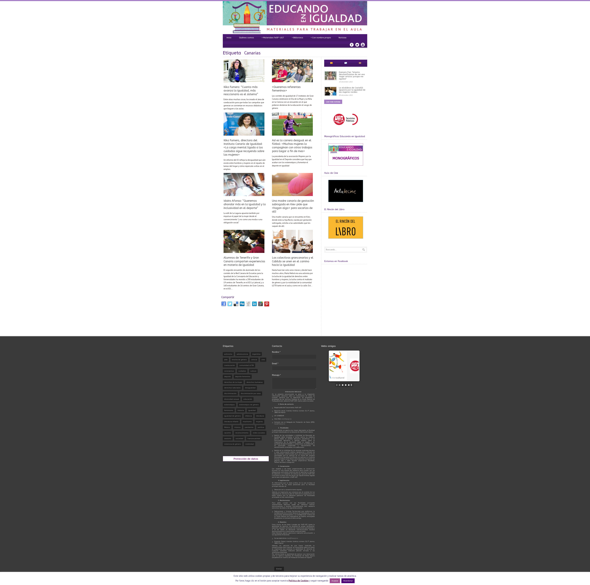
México (227, 427)
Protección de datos (246, 458)
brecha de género (239, 359)
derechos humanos (254, 382)
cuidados (242, 371)
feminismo (228, 410)
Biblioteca (297, 37)
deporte (227, 376)
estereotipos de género (249, 404)
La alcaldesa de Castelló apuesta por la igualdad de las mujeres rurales (352, 90)
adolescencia (242, 354)
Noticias (342, 37)
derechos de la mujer (233, 382)
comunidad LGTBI (246, 365)
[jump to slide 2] (342, 385)
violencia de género (232, 444)
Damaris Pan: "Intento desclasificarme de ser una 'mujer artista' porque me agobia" (352, 75)
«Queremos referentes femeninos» (286, 88)
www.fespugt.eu (286, 419)
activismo (228, 354)
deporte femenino (242, 376)
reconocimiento (241, 433)
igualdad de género (232, 416)
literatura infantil (231, 421)
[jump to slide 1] (339, 385)
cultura (253, 371)
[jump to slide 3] (345, 385)
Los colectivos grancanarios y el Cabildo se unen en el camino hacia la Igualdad (292, 261)
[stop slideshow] (352, 385)
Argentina (256, 354)
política (261, 427)
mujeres (259, 421)
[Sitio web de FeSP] (345, 126)
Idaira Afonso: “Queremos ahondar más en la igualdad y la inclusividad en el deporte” (245, 204)
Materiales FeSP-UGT (273, 37)
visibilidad (249, 444)
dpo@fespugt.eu (279, 424)
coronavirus (229, 371)
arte (226, 359)
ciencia (254, 359)
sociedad (239, 438)
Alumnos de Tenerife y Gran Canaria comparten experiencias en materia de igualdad (244, 261)
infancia (248, 416)
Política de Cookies (299, 580)
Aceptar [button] (335, 580)
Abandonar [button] (348, 580)
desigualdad (250, 388)
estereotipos (229, 404)
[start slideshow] (336, 385)
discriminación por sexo (251, 393)
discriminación (230, 393)
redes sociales (259, 433)
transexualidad (254, 438)
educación (247, 399)
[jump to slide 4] (348, 385)
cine (263, 359)
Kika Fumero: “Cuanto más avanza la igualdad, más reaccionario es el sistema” (241, 90)
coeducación (229, 365)
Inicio (229, 37)
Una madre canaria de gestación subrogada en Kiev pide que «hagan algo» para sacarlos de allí (293, 206)
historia (241, 410)
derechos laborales (232, 388)
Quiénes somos (246, 37)
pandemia (249, 427)
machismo (247, 421)
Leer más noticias (333, 102)
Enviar (279, 569)
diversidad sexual (231, 399)
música (237, 427)
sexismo (227, 438)
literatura (260, 416)
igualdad (252, 410)
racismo (227, 433)
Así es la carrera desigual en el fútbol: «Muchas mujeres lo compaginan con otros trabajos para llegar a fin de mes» (292, 146)
